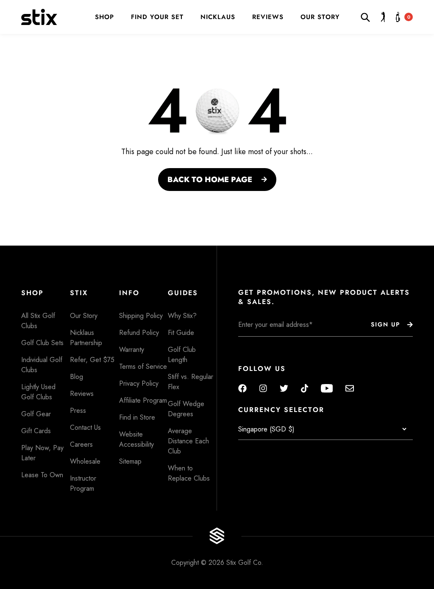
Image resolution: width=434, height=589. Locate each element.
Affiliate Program (143, 400)
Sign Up (385, 324)
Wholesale (85, 461)
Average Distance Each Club (188, 441)
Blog (76, 377)
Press (78, 410)
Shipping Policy (141, 316)
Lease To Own (42, 475)
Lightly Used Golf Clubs (38, 392)
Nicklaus (217, 17)
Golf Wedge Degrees (186, 409)
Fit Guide (181, 332)
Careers (81, 444)
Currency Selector (281, 410)
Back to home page (209, 179)
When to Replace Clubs (189, 473)
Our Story (319, 17)
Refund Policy (139, 332)
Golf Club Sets (42, 343)
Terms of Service (143, 366)
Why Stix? (182, 316)
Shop (104, 17)
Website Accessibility (136, 439)
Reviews (268, 17)
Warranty (131, 349)
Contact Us (85, 427)
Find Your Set (157, 17)
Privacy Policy (139, 383)
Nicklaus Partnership (86, 338)
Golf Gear (36, 414)
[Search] (367, 17)
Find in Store (137, 417)
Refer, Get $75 (92, 360)
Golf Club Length (182, 355)
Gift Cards (36, 431)
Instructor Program (83, 483)
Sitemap (130, 461)
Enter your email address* (265, 343)
